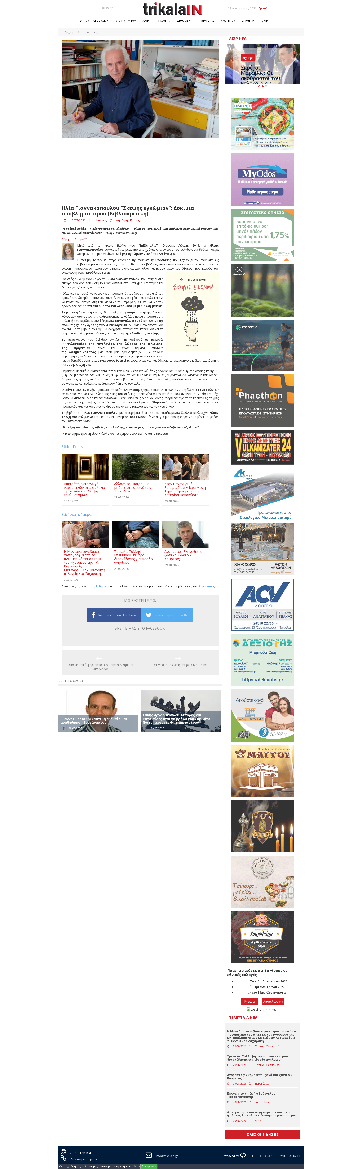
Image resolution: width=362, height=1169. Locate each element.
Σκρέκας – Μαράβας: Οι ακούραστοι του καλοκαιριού (260, 75)
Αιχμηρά (184, 21)
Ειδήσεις (102, 586)
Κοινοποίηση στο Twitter (172, 615)
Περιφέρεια (205, 21)
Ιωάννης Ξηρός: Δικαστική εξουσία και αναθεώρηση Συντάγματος (94, 721)
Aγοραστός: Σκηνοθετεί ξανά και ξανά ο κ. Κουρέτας (260, 1076)
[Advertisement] (140, 171)
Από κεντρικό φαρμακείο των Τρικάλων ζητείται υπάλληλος (100, 667)
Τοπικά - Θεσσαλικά (267, 1046)
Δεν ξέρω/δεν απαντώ (268, 993)
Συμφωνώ (149, 1166)
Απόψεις (248, 21)
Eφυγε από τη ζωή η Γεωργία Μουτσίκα (179, 665)
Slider (258, 1121)
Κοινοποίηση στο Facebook (117, 615)
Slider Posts (72, 446)
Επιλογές (163, 21)
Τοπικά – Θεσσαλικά (93, 21)
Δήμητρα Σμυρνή (73, 239)
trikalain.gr (207, 586)
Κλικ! (265, 21)
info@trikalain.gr (167, 1156)
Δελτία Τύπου (125, 21)
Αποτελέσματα (273, 1001)
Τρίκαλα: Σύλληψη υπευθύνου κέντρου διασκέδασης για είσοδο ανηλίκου (257, 1057)
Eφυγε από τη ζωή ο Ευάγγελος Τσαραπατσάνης (251, 1095)
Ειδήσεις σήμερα (77, 514)
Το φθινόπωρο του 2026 (268, 981)
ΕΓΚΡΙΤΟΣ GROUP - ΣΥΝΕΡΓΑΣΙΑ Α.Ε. (275, 1156)
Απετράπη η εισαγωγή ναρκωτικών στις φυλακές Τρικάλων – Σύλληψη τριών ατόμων (262, 1113)
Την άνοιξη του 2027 (268, 987)
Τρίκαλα (263, 8)
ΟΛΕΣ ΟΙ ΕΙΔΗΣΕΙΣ (263, 1134)
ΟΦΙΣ (146, 21)
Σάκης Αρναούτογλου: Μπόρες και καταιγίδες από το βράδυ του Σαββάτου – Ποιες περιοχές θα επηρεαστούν (179, 719)
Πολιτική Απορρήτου (84, 1159)
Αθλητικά (228, 21)
